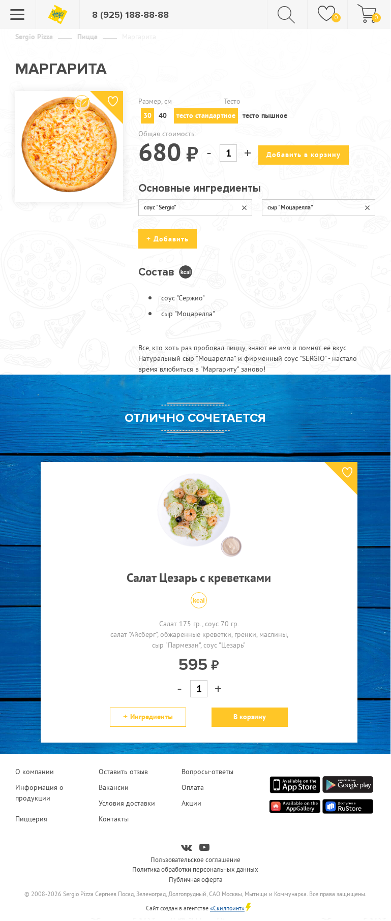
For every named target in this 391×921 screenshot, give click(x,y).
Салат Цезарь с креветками (199, 578)
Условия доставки (127, 803)
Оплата (193, 787)
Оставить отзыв (123, 771)
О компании (34, 771)
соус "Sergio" (160, 207)
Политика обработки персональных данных (195, 869)
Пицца (87, 36)
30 (147, 115)
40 (163, 115)
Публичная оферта (195, 879)
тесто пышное (265, 115)
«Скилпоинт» (227, 908)
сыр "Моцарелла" (290, 207)
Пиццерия (31, 818)
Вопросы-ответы (207, 771)
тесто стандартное (205, 115)
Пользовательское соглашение (195, 859)
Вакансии (114, 787)
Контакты (114, 818)
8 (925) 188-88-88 (130, 14)
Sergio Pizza (34, 36)
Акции (191, 803)
